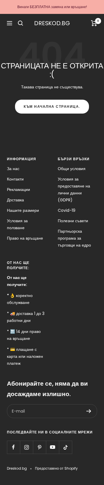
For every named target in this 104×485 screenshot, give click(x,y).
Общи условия (72, 169)
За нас (13, 169)
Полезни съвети (73, 221)
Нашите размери (23, 210)
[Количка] (94, 23)
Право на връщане (25, 238)
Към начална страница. (52, 106)
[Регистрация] (88, 411)
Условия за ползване (17, 224)
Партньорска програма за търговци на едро (74, 238)
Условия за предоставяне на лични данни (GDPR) (74, 189)
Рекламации (18, 189)
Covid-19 (66, 210)
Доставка (15, 200)
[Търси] (20, 23)
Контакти (15, 179)
